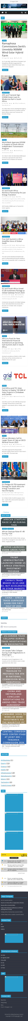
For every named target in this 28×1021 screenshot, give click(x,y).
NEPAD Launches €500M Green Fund (11, 552)
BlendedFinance (18, 150)
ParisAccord (21, 200)
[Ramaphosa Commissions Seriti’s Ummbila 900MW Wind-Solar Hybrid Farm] (14, 21)
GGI (16, 296)
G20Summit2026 (21, 198)
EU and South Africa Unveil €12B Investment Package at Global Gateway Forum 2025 (13, 290)
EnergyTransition (13, 198)
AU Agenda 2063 (5, 957)
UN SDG (3, 955)
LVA (17, 200)
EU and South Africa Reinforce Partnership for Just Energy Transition (14, 192)
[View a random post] (25, 12)
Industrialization (5, 251)
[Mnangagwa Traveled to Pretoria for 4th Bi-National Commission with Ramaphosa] (13, 667)
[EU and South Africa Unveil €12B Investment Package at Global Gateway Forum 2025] (14, 270)
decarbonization (5, 152)
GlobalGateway (8, 200)
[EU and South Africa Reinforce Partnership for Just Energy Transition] (14, 169)
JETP (15, 200)
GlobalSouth (19, 249)
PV (4, 398)
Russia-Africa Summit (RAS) (8, 905)
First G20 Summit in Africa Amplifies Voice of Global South (12, 241)
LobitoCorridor (19, 446)
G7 (13, 249)
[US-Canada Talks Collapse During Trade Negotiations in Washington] (14, 635)
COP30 (19, 349)
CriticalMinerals (21, 103)
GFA (15, 249)
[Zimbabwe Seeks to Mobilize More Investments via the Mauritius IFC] (13, 713)
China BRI (3, 960)
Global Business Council (17, 1014)
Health (3, 770)
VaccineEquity (20, 494)
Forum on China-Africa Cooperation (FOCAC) (12, 902)
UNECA (3, 929)
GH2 (5, 105)
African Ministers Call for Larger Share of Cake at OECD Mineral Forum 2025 (14, 440)
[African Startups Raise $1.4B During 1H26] (14, 519)
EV (10, 446)
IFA (18, 351)
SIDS (3, 253)
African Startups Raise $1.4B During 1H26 (13, 532)
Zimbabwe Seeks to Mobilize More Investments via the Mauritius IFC (11, 725)
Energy (4, 40)
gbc (13, 58)
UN (1, 924)
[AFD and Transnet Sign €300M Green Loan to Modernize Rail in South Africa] (14, 76)
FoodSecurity (12, 351)
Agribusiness (5, 760)
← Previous (5, 512)
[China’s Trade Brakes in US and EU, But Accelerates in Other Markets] (13, 579)
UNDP (2, 926)
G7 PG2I (3, 967)
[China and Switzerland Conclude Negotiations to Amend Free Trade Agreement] (13, 690)
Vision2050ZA (7, 203)
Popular (4, 528)
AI (16, 349)
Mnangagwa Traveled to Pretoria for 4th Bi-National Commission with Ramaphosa (13, 684)
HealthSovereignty (6, 298)
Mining (4, 435)
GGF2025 (13, 296)
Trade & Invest (6, 188)
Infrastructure (6, 92)
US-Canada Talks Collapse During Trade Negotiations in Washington (13, 652)
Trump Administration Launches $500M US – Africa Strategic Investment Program (13, 574)
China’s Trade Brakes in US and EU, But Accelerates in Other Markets (12, 591)
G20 (3, 249)
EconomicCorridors (6, 296)
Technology (10, 528)
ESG (3, 105)
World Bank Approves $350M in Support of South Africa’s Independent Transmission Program (13, 145)
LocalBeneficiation (18, 251)
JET (18, 58)
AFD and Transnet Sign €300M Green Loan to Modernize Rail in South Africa (11, 98)
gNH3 (21, 296)
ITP (10, 152)
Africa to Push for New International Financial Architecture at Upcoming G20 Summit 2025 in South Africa (13, 342)
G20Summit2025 (8, 249)
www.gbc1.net (18, 1016)
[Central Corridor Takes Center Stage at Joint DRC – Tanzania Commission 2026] (13, 731)
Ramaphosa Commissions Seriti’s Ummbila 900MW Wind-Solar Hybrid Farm (14, 49)
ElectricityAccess (13, 247)
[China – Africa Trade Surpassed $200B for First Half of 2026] (13, 597)
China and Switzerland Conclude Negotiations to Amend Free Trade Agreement (14, 707)
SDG (21, 58)
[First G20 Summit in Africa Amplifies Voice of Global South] (14, 217)
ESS (16, 58)
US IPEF (3, 965)
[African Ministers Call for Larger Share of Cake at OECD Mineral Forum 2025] (14, 417)
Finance (4, 336)
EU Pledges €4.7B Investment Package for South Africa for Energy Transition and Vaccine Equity (13, 487)
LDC (12, 251)
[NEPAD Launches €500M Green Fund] (13, 546)
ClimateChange (21, 245)
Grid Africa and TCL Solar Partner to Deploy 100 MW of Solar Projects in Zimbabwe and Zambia (13, 391)
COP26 (16, 103)
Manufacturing (6, 776)
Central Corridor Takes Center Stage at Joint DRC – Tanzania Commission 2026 (13, 745)
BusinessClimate (18, 396)
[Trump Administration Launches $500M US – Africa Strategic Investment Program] (13, 557)
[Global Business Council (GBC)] (2, 12)
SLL (9, 105)
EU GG (2, 962)
